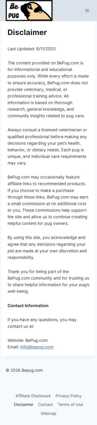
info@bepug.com (36, 346)
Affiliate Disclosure (33, 396)
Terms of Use (70, 404)
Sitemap (48, 413)
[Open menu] (87, 10)
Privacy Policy (68, 396)
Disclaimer (23, 404)
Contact (45, 404)
